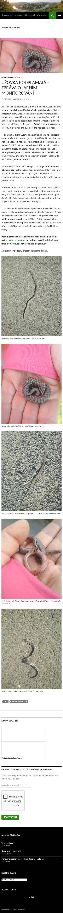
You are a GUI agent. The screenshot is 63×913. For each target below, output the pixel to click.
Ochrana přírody (8, 78)
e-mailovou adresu (15, 240)
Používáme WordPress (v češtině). (13, 909)
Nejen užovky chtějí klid (11, 851)
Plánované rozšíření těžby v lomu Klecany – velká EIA (22, 859)
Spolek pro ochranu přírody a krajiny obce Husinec (25, 15)
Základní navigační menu (59, 15)
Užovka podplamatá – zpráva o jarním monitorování (25, 88)
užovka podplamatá (19, 701)
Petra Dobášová (22, 99)
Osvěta (19, 78)
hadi (5, 701)
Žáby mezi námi (7, 843)
